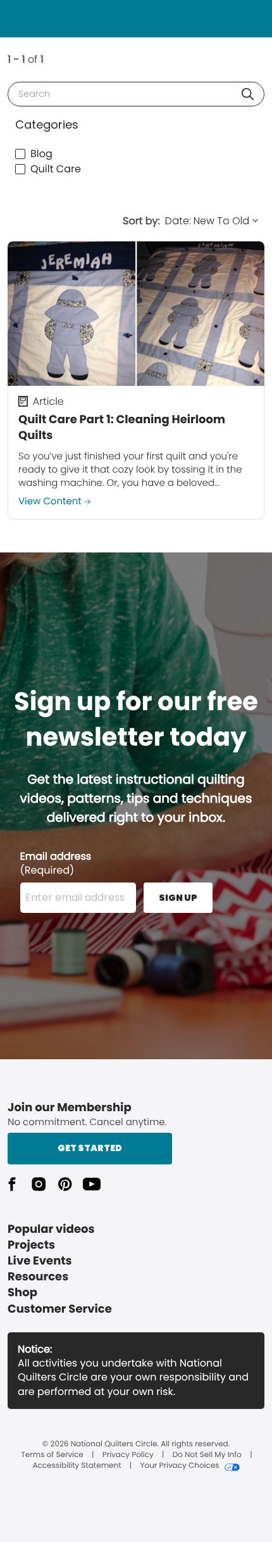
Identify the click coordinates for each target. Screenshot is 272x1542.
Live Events (40, 1261)
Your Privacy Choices (179, 1466)
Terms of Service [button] (52, 1455)
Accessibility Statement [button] (76, 1466)
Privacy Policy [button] (128, 1455)
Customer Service (60, 1309)
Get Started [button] (90, 1148)
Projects (31, 1245)
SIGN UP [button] (178, 897)
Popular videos (51, 1229)
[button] (248, 94)
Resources (38, 1277)
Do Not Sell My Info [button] (207, 1455)
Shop (22, 1293)
